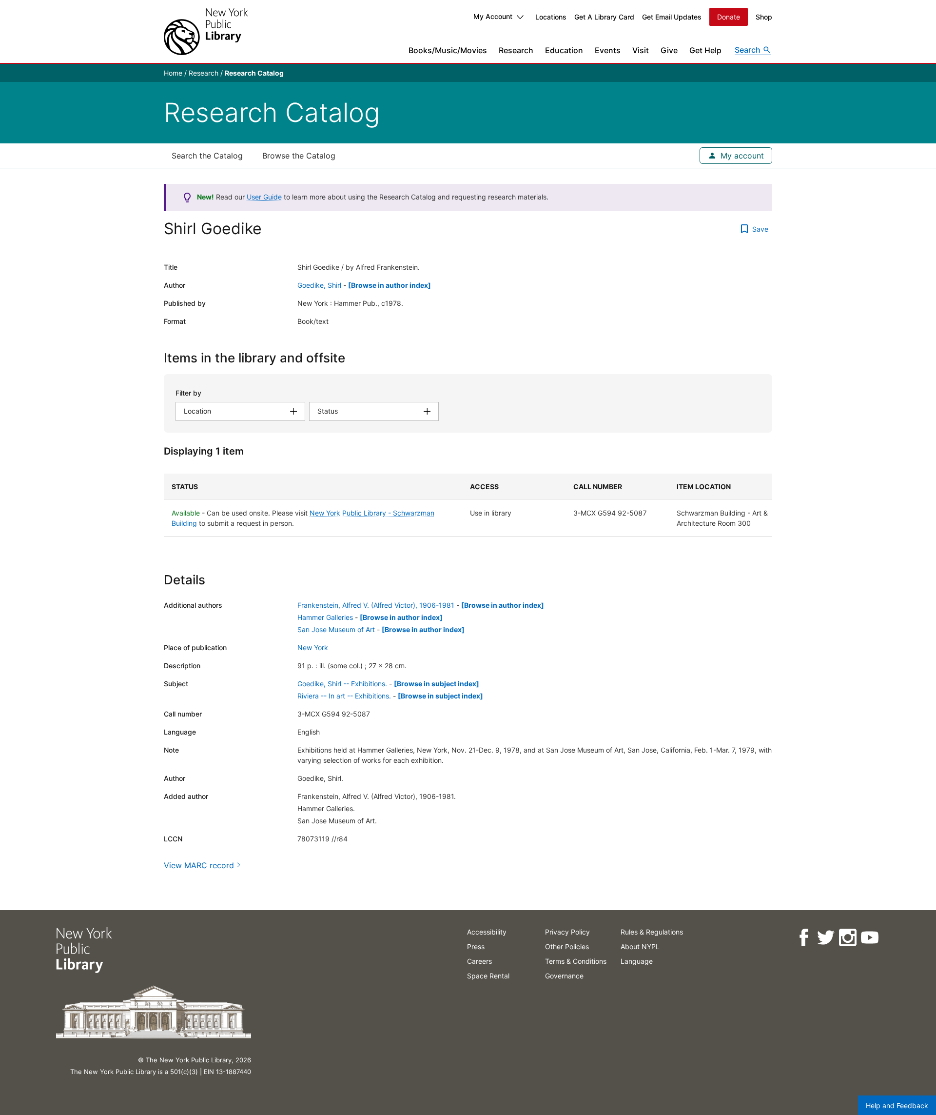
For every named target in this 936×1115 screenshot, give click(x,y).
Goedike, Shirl (319, 285)
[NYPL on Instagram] (847, 938)
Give (669, 50)
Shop (764, 17)
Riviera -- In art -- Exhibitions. (344, 696)
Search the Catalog (207, 155)
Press (476, 946)
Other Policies (567, 946)
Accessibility (487, 932)
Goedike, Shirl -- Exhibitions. (342, 683)
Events (608, 50)
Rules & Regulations (652, 932)
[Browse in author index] (389, 285)
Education (564, 50)
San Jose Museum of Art (336, 629)
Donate (728, 17)
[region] (468, 505)
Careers (479, 961)
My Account (492, 16)
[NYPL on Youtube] (868, 938)
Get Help (705, 50)
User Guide (264, 197)
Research (516, 50)
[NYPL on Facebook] (803, 938)
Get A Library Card (604, 17)
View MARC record (199, 865)
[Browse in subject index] (436, 683)
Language (637, 961)
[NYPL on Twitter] (825, 938)
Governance (564, 976)
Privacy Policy (567, 932)
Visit (640, 50)
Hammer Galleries (325, 617)
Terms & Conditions (575, 961)
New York (312, 647)
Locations (550, 17)
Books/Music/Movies (448, 50)
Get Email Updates (672, 17)
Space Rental (488, 976)
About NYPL (640, 946)
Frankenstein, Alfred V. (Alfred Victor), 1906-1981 (375, 605)
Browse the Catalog (298, 155)
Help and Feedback (897, 1105)
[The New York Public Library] (206, 31)
